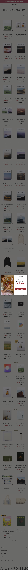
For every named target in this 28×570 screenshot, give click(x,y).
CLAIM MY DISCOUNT (20, 289)
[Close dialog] (26, 275)
